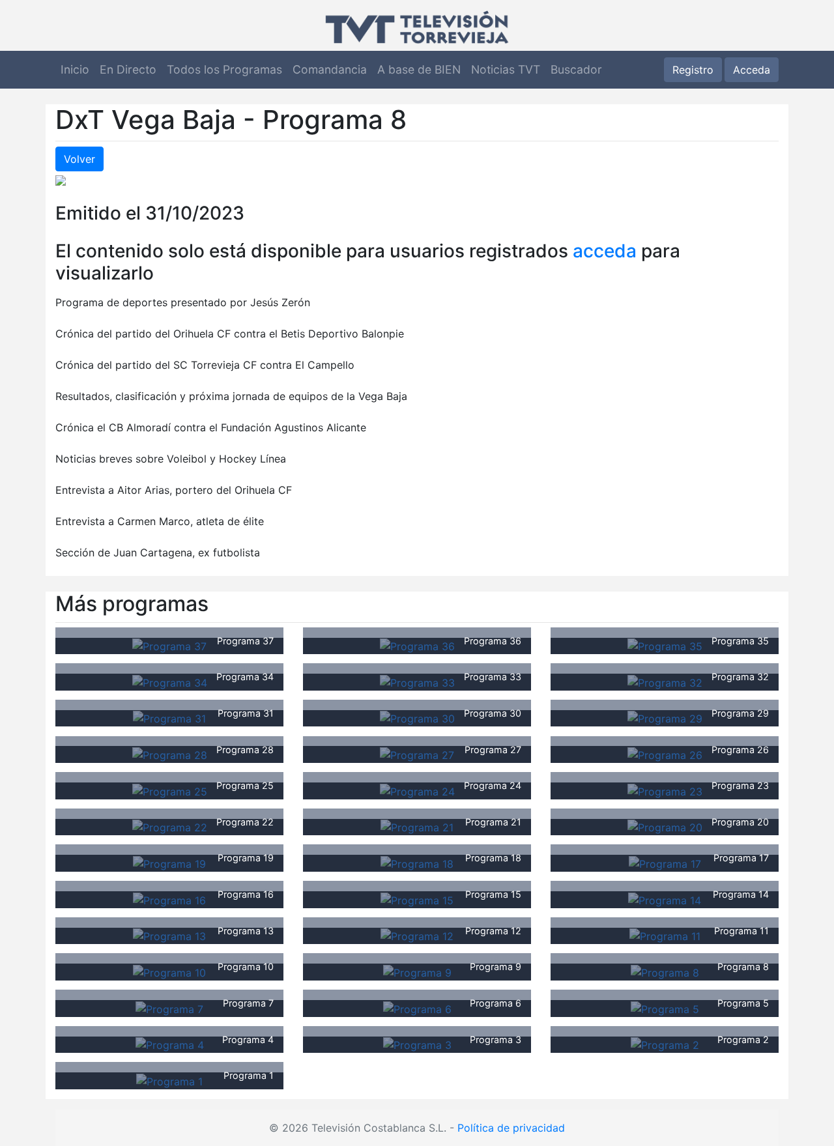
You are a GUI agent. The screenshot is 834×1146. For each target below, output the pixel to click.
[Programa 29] (664, 717)
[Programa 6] (417, 1007)
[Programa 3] (417, 1044)
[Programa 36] (417, 645)
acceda (605, 251)
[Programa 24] (417, 790)
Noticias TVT (505, 69)
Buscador (576, 69)
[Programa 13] (169, 935)
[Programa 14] (664, 899)
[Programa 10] (169, 971)
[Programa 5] (665, 1007)
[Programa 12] (417, 935)
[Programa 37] (169, 645)
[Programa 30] (417, 717)
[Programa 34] (169, 681)
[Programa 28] (169, 753)
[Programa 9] (417, 971)
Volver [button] (79, 158)
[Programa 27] (417, 753)
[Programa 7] (169, 1007)
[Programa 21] (417, 826)
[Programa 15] (417, 899)
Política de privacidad (511, 1127)
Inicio (75, 69)
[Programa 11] (664, 935)
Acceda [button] (751, 69)
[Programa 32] (664, 681)
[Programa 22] (169, 826)
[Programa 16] (169, 899)
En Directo (128, 69)
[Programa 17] (665, 862)
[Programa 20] (664, 826)
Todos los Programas (224, 69)
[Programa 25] (169, 790)
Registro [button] (692, 69)
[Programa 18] (417, 862)
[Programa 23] (664, 790)
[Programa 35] (664, 645)
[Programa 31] (169, 717)
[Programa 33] (417, 681)
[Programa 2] (665, 1044)
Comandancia (330, 69)
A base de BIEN (419, 69)
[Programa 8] (665, 971)
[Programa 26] (664, 753)
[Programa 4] (170, 1044)
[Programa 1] (169, 1080)
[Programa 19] (169, 862)
